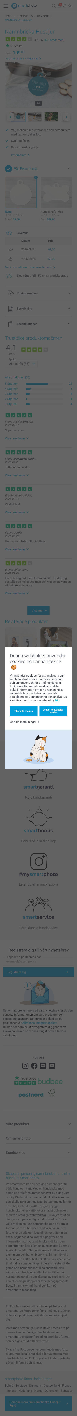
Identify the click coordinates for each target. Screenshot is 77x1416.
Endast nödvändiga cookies (53, 711)
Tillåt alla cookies (23, 711)
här (57, 700)
